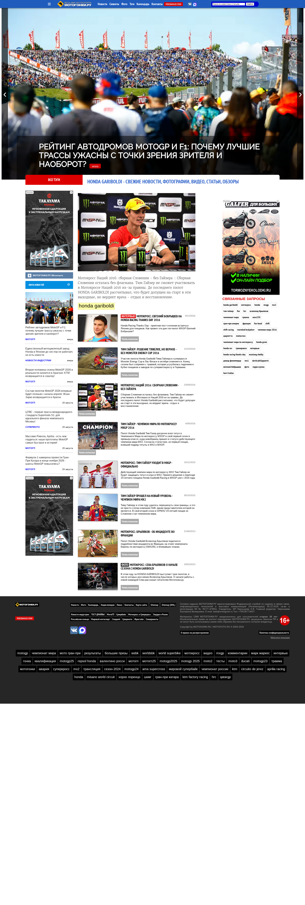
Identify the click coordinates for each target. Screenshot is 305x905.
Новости (102, 4)
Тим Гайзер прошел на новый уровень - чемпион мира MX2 (147, 498)
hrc (244, 311)
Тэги (132, 4)
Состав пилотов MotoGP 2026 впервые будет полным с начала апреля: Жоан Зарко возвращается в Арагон (48, 394)
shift (267, 323)
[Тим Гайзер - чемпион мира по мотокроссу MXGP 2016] (98, 435)
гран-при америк (231, 323)
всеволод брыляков (259, 311)
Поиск (119, 604)
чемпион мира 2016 (267, 329)
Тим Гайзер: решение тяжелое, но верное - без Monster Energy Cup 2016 (148, 351)
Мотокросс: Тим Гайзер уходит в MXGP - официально (146, 464)
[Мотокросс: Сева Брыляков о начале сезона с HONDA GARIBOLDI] (98, 576)
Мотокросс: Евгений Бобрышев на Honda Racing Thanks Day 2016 (151, 318)
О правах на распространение (195, 632)
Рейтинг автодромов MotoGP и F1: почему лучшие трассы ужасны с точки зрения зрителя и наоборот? (149, 155)
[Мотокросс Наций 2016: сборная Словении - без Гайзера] (98, 396)
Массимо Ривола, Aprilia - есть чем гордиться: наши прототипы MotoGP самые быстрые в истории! (46, 439)
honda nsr (227, 348)
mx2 (274, 304)
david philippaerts (260, 360)
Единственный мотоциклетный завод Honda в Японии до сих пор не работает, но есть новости (49, 351)
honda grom (261, 342)
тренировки (241, 348)
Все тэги (54, 180)
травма (245, 317)
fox (238, 311)
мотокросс (246, 304)
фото (246, 366)
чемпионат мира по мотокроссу (238, 342)
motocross (241, 335)
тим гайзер (228, 311)
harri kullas (228, 373)
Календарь (143, 4)
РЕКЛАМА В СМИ (173, 4)
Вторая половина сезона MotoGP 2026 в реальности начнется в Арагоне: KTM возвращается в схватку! (49, 372)
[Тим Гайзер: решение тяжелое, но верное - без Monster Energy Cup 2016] (98, 361)
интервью (254, 348)
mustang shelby (256, 354)
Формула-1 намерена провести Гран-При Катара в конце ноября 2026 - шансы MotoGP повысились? (47, 460)
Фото (124, 4)
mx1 (247, 360)
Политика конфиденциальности (274, 632)
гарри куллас (259, 366)
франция (247, 323)
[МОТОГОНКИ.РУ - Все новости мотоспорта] (74, 6)
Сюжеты (114, 4)
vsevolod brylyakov (245, 329)
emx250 (256, 317)
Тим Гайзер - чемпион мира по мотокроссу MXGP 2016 (149, 426)
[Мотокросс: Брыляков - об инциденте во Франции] (98, 543)
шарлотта (228, 335)
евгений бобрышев (232, 366)
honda (257, 304)
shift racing (228, 329)
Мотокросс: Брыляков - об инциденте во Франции (148, 533)
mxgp (266, 304)
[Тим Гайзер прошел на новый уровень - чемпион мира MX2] (98, 507)
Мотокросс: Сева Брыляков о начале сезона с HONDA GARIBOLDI (149, 566)
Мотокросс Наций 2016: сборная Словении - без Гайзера (150, 387)
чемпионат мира (231, 317)
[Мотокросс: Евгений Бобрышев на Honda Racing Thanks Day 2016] (98, 328)
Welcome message (280, 637)
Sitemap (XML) (168, 604)
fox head (258, 323)
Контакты (157, 4)
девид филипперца (232, 360)
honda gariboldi (230, 304)
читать (95, 166)
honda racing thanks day (234, 354)
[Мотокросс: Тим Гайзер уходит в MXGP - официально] (98, 474)
